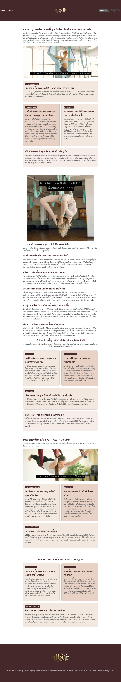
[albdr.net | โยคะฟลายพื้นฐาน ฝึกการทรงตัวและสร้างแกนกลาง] (60, 10)
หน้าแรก (3, 11)
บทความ (10, 11)
